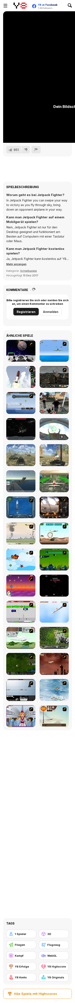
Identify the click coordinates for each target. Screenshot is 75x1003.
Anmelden (50, 312)
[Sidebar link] (5, 5)
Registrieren (26, 312)
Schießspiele (28, 270)
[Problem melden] (36, 149)
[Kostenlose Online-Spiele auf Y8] (20, 5)
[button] (16, 264)
